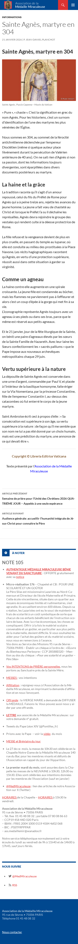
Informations (12, 17)
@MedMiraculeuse (18, 786)
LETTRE (11, 715)
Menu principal (73, 5)
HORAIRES (9, 797)
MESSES (11, 677)
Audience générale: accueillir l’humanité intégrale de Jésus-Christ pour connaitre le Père (38, 518)
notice (20, 577)
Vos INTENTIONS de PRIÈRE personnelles (33, 666)
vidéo (47, 734)
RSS (14, 885)
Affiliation (12, 685)
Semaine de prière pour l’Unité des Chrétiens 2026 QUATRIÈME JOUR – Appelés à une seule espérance (38, 498)
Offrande (12, 700)
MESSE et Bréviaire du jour (23, 741)
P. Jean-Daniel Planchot (39, 39)
